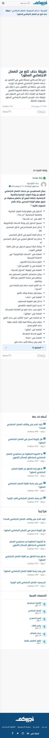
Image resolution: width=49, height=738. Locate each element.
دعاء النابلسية (33, 183)
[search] (28, 3)
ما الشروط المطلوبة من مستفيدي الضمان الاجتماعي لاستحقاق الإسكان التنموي (25, 455)
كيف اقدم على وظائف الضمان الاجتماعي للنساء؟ (26, 426)
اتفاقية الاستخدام (8, 727)
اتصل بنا (36, 727)
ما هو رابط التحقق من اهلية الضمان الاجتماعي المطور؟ (28, 470)
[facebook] (12, 733)
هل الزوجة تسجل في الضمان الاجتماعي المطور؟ (26, 441)
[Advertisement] (24, 43)
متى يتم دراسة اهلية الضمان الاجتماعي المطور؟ (26, 485)
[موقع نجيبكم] (40, 3)
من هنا (21, 215)
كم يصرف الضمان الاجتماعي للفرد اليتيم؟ (25, 498)
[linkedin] (28, 733)
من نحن (44, 727)
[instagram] (22, 734)
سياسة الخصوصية (24, 727)
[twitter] (17, 733)
